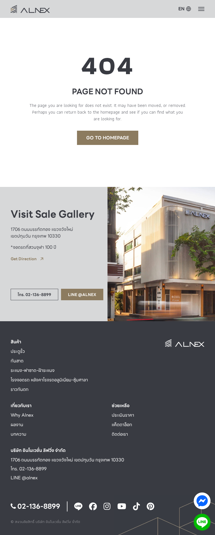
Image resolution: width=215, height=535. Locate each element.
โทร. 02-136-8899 (28, 468)
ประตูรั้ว (18, 351)
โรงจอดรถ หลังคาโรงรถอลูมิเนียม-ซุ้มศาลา (49, 379)
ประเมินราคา (123, 415)
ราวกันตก (20, 389)
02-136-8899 (38, 506)
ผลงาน (17, 424)
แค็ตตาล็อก (122, 424)
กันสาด (17, 360)
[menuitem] (185, 9)
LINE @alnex (24, 477)
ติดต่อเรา (120, 434)
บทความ (18, 434)
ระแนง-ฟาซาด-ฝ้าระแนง (33, 370)
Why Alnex (22, 415)
